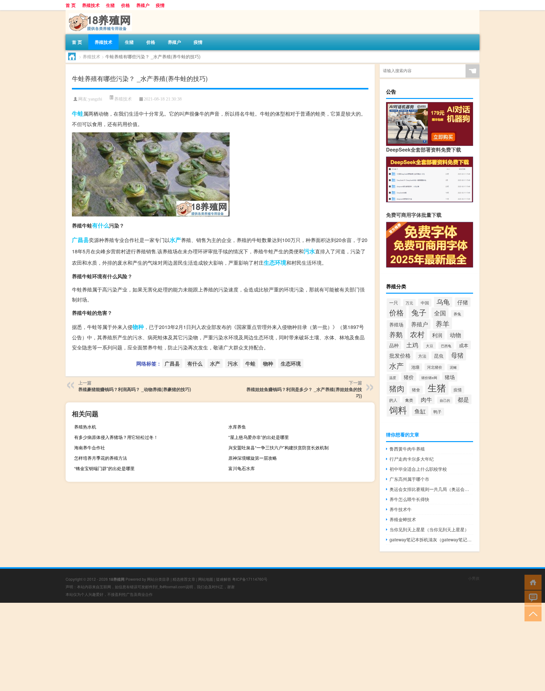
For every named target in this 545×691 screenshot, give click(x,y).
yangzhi (95, 99)
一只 (393, 302)
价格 (125, 5)
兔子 (418, 312)
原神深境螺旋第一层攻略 (252, 458)
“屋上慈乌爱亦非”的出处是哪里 (258, 437)
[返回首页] (531, 582)
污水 (309, 251)
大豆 (429, 345)
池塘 (415, 367)
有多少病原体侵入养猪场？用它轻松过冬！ (116, 437)
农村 (417, 334)
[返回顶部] (531, 613)
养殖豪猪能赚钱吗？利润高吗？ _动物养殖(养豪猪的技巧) (134, 389)
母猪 (457, 355)
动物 (455, 335)
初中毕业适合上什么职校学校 (418, 469)
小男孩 (473, 578)
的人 (393, 400)
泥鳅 (453, 367)
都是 (463, 399)
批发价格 (400, 355)
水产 (175, 240)
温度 (392, 377)
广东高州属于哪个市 (409, 479)
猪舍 (416, 390)
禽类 (409, 400)
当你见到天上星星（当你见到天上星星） (429, 529)
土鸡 (412, 344)
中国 (425, 303)
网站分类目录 (158, 579)
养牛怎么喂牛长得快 (409, 499)
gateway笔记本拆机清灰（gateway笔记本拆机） (431, 539)
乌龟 (443, 301)
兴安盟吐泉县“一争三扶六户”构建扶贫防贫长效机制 (278, 447)
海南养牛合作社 (89, 447)
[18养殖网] (99, 12)
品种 (394, 345)
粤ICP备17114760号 (249, 579)
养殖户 (142, 5)
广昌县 (80, 240)
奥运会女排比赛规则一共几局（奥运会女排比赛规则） (431, 489)
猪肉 (396, 388)
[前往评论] (531, 597)
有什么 (100, 225)
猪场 (450, 377)
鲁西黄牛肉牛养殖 (407, 449)
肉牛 (426, 399)
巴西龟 (446, 345)
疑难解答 (223, 579)
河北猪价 (434, 367)
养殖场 (396, 324)
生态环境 (275, 262)
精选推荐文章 (184, 579)
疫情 (160, 5)
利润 (437, 335)
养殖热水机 (85, 426)
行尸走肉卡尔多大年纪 (412, 459)
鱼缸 (420, 411)
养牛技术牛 (401, 509)
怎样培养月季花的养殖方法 (100, 458)
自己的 (445, 400)
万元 (409, 302)
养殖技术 (91, 5)
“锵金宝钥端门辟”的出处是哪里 (104, 468)
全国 (440, 312)
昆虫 (438, 355)
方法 (422, 356)
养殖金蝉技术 (403, 519)
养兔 (457, 313)
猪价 (409, 376)
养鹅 (395, 334)
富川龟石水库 (241, 468)
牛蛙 (77, 113)
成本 (463, 345)
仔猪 (462, 302)
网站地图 (205, 579)
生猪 (110, 5)
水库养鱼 (237, 426)
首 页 (71, 5)
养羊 (442, 323)
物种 (138, 327)
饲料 (398, 409)
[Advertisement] (189, 647)
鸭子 (437, 412)
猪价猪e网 (429, 377)
